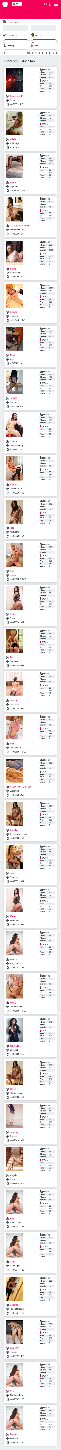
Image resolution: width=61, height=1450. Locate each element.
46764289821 (16, 276)
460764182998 (17, 1140)
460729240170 (17, 1313)
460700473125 (17, 967)
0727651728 (16, 449)
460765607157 (17, 1054)
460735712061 (17, 881)
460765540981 (17, 665)
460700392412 (17, 1356)
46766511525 (16, 104)
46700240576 (16, 406)
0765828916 (16, 363)
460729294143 (17, 493)
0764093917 (16, 147)
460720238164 (17, 536)
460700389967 (17, 622)
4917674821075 (17, 190)
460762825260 (17, 795)
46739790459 (16, 234)
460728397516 (17, 1183)
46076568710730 (18, 579)
